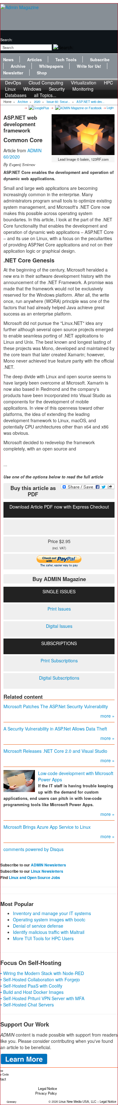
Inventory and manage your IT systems (52, 913)
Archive (18, 66)
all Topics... (45, 95)
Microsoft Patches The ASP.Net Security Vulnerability (55, 706)
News (8, 59)
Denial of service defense (38, 926)
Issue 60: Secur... (58, 102)
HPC (108, 82)
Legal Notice (47, 1088)
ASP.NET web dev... (90, 102)
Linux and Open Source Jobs (34, 877)
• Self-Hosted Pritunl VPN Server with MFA (42, 998)
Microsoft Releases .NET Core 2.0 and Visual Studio (55, 751)
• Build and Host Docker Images (32, 992)
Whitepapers (51, 66)
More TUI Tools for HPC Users (43, 938)
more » (107, 716)
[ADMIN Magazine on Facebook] (78, 107)
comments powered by (33, 849)
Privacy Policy (46, 1093)
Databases (15, 95)
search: (6, 39)
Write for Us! (89, 66)
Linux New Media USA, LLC (77, 1101)
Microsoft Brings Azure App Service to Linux (47, 827)
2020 (37, 102)
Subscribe (100, 59)
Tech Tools (65, 59)
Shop (42, 73)
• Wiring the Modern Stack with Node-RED (42, 973)
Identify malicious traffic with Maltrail (48, 932)
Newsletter (13, 73)
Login (110, 107)
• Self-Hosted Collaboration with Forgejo (40, 979)
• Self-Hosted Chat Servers (27, 1004)
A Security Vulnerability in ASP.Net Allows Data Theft (55, 728)
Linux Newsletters (47, 871)
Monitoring (82, 89)
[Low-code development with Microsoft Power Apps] (19, 780)
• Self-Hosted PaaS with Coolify (31, 986)
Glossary (11, 1101)
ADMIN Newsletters (48, 865)
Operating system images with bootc (49, 919)
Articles (34, 59)
